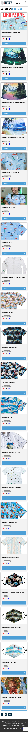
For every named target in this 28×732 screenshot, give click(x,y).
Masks (5, 596)
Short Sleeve (7, 246)
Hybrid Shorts (7, 36)
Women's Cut (7, 176)
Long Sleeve (7, 281)
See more (5, 43)
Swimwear (6, 71)
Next (10, 714)
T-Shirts (6, 211)
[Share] (9, 39)
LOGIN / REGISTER (18, 2)
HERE (23, 728)
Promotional (7, 701)
